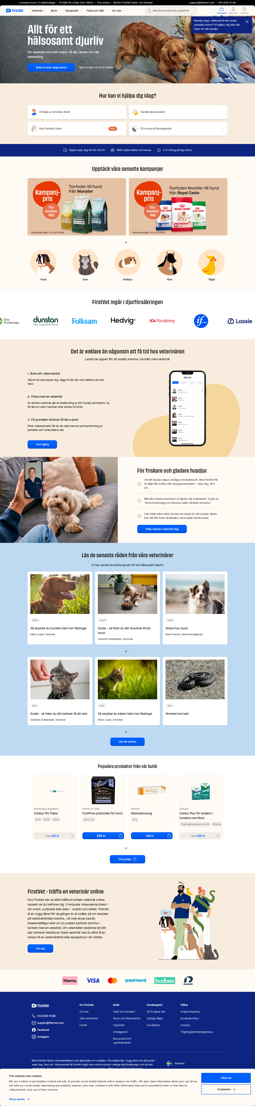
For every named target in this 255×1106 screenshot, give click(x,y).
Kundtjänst (153, 1025)
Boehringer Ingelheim (46, 809)
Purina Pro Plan (91, 809)
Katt (85, 279)
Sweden (179, 1063)
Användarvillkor (189, 1018)
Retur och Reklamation (127, 1018)
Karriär (83, 1025)
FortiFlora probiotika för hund (102, 813)
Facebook (43, 1030)
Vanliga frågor (155, 1018)
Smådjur (127, 279)
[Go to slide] (126, 242)
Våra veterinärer (88, 1018)
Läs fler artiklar (127, 742)
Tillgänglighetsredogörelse (196, 1032)
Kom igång (42, 444)
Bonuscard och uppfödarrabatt (122, 1040)
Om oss (40, 948)
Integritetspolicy (190, 1011)
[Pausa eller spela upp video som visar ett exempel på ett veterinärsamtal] (187, 408)
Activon (135, 809)
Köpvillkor (119, 1025)
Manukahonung (141, 813)
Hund (43, 279)
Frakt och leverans (124, 1011)
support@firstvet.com (202, 2)
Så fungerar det (156, 1011)
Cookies (185, 1025)
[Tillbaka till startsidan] (14, 10)
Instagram (43, 1037)
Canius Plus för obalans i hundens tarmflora (196, 815)
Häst (169, 279)
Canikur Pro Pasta (46, 813)
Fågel (212, 279)
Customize (224, 1089)
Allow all (226, 1077)
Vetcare (184, 809)
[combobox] (171, 10)
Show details (17, 1099)
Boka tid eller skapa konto (51, 67)
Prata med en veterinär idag (162, 529)
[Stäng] (247, 21)
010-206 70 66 (46, 1016)
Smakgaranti (120, 1032)
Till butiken (124, 859)
